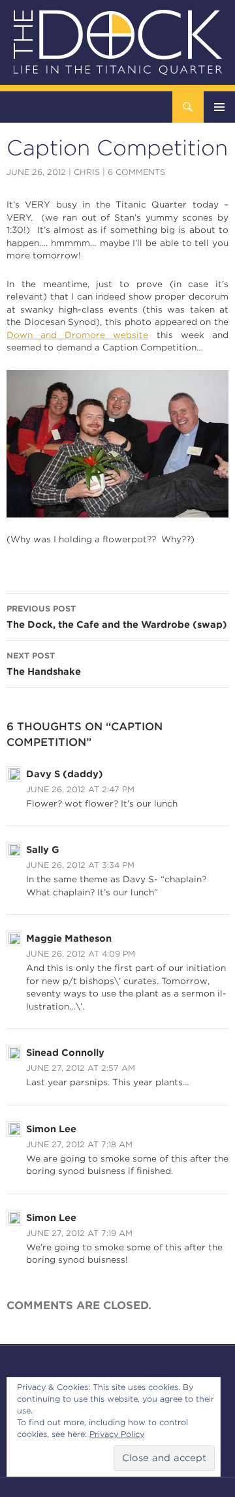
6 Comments (136, 172)
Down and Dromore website (78, 335)
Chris (87, 172)
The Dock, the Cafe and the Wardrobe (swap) (117, 617)
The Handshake (44, 664)
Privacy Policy (116, 1434)
